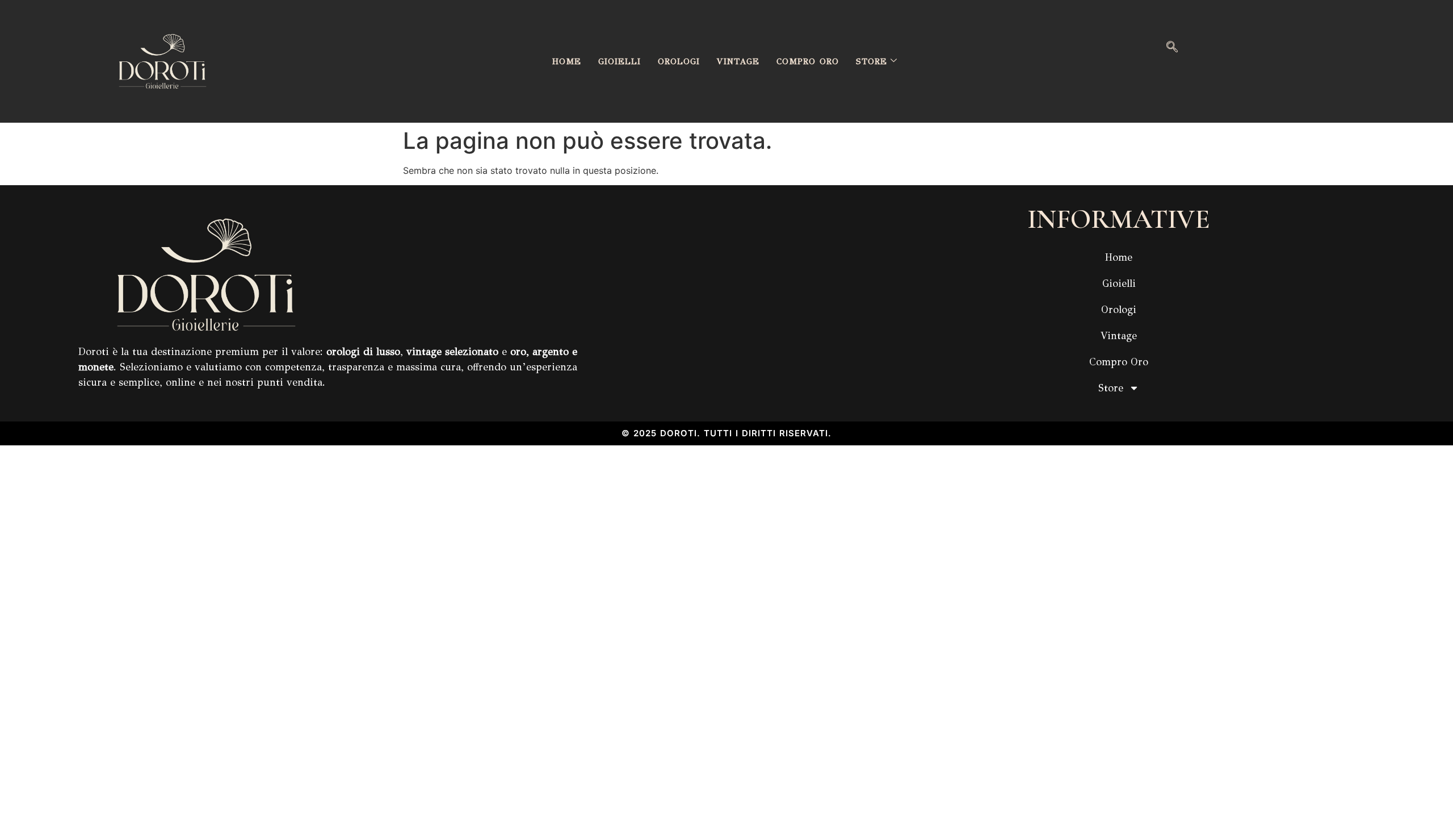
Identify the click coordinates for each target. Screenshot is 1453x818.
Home (566, 61)
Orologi (679, 61)
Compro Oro (807, 61)
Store (871, 61)
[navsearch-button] (1172, 47)
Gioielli (619, 61)
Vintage (738, 61)
